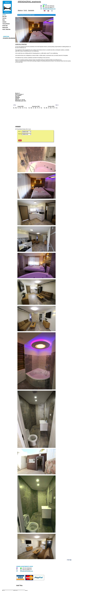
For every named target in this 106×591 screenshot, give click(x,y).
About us (20, 10)
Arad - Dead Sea (6, 29)
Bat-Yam (4, 16)
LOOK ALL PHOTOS (21, 44)
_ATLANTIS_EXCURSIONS (8, 38)
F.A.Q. (25, 10)
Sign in (26, 590)
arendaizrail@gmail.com (49, 8)
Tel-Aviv (4, 18)
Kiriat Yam (5, 25)
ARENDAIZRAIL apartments (29, 2)
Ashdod (4, 21)
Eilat (3, 20)
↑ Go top (68, 559)
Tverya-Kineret (6, 23)
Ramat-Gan (5, 27)
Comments (31, 10)
